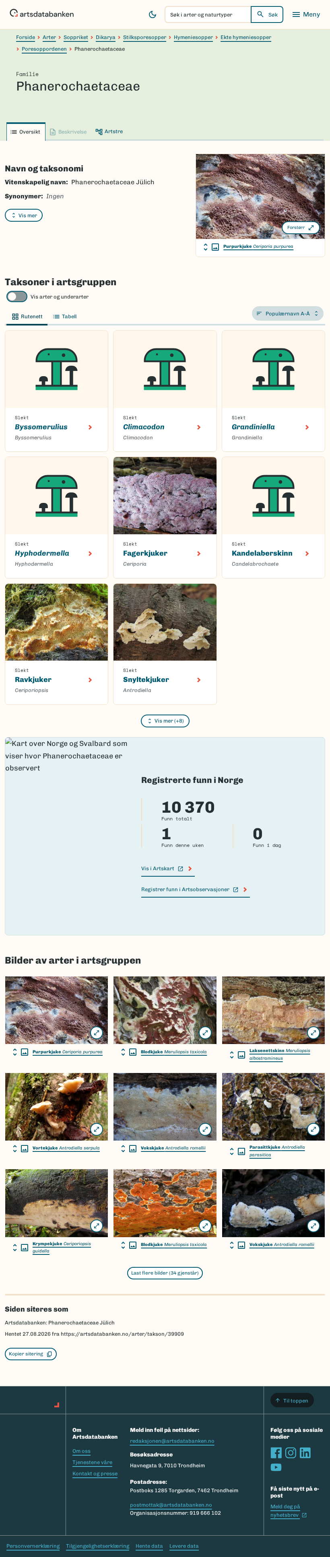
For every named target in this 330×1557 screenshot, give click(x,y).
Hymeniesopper (193, 37)
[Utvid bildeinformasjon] (211, 247)
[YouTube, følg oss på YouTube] (276, 1467)
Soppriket (76, 37)
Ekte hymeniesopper (246, 37)
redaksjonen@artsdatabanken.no (172, 1441)
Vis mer (28, 215)
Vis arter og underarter (60, 297)
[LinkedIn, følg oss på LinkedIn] (305, 1452)
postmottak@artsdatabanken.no (171, 1505)
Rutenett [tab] (32, 316)
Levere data (184, 1546)
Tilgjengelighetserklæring (97, 1546)
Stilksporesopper (144, 37)
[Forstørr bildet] (96, 1032)
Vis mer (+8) (169, 721)
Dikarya (106, 37)
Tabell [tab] (69, 316)
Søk (273, 15)
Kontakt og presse (95, 1473)
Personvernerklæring (33, 1546)
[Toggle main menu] (306, 14)
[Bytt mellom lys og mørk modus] (152, 14)
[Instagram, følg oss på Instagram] (290, 1452)
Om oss (81, 1451)
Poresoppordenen (44, 49)
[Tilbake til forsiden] (41, 14)
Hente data (149, 1546)
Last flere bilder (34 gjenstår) (165, 1273)
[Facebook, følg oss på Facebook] (276, 1452)
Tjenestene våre (92, 1462)
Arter (49, 37)
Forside (25, 37)
